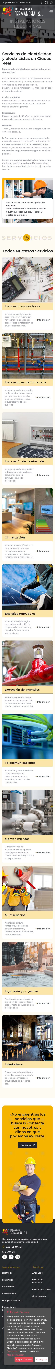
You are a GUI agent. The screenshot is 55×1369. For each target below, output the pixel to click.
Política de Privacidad (37, 1281)
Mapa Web (40, 1296)
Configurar (41, 1359)
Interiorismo (14, 1064)
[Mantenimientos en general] (27, 812)
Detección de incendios (22, 689)
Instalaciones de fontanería (25, 382)
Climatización (15, 537)
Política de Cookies (41, 1289)
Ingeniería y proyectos (21, 991)
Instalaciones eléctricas (22, 306)
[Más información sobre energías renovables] (27, 587)
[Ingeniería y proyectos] (27, 964)
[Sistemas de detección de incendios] (27, 663)
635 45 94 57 (14, 1246)
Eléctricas (7, 1272)
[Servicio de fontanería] (27, 356)
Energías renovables (20, 613)
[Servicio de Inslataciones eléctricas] (27, 279)
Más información (15, 1354)
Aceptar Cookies (24, 1359)
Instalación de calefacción (24, 461)
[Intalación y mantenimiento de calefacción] (27, 435)
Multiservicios (15, 915)
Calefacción (8, 1286)
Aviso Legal (37, 1272)
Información (43, 320)
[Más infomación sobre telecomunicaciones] (27, 736)
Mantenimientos (17, 839)
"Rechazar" (12, 1351)
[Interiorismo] (27, 1038)
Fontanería (7, 1279)
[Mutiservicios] (27, 888)
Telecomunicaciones (20, 762)
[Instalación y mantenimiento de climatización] (27, 511)
